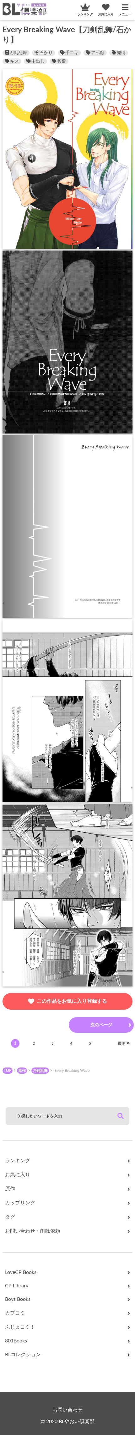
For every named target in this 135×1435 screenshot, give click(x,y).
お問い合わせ (67, 1409)
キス (14, 61)
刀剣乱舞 (18, 53)
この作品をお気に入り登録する (72, 1001)
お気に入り (106, 14)
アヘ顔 (97, 53)
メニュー (125, 14)
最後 (121, 1043)
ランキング (85, 14)
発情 (121, 53)
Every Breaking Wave (72, 1070)
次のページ (101, 1025)
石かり (46, 53)
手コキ (71, 53)
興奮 (61, 61)
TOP (7, 1070)
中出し (38, 61)
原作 (22, 1070)
